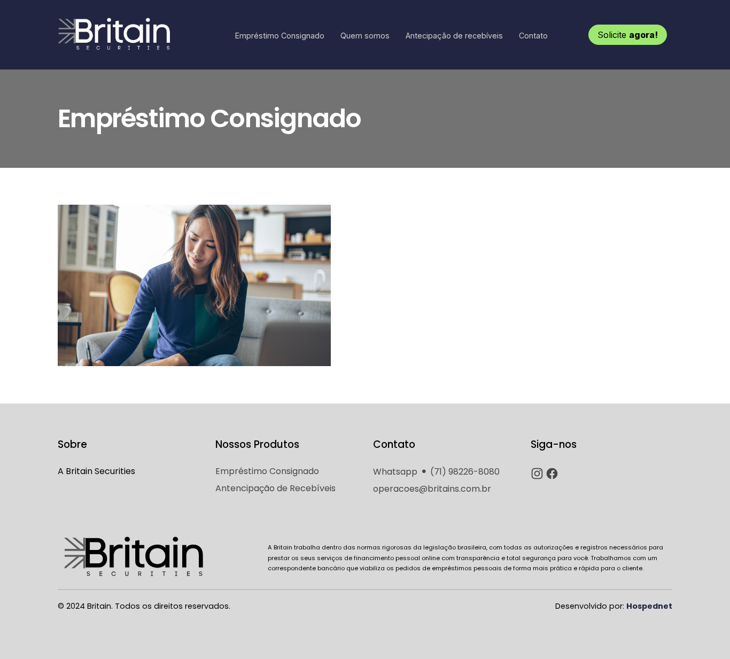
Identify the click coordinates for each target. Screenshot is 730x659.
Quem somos (365, 35)
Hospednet (649, 606)
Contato (533, 35)
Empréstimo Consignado (279, 35)
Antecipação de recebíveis (454, 35)
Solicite (627, 34)
